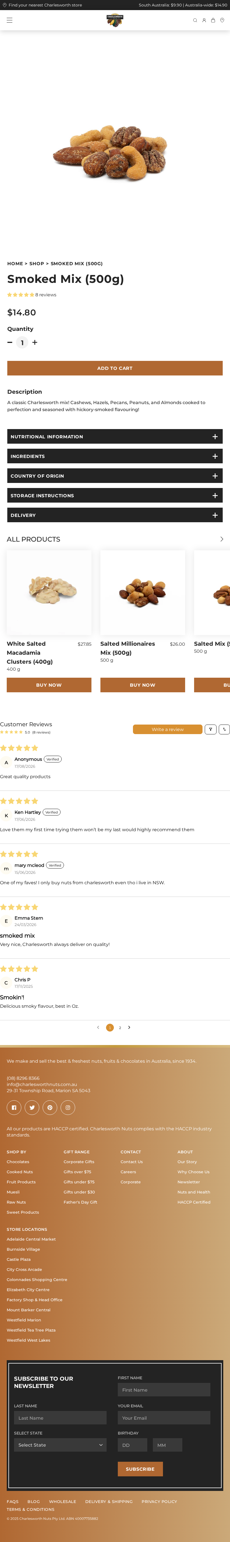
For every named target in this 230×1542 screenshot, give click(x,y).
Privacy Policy (159, 1501)
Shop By (16, 1151)
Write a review (168, 729)
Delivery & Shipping (109, 1501)
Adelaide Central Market (31, 1239)
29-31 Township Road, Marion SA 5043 (48, 1090)
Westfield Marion (24, 1320)
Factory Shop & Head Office (35, 1299)
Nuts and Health (194, 1192)
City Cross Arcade (24, 1269)
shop (36, 263)
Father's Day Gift (80, 1202)
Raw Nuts (16, 1202)
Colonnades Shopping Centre (37, 1279)
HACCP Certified (194, 1202)
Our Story (187, 1161)
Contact (131, 1151)
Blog (33, 1501)
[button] (21, 294)
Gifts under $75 (79, 1181)
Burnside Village (23, 1249)
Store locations (27, 1229)
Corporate (131, 1181)
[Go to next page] (130, 1028)
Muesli (13, 1192)
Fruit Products (21, 1181)
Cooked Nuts (20, 1171)
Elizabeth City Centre (28, 1289)
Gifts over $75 (77, 1171)
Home (15, 263)
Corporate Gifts (79, 1161)
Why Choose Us (194, 1171)
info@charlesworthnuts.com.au (42, 1084)
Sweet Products (23, 1212)
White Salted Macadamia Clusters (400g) (30, 652)
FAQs (13, 1501)
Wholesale (62, 1501)
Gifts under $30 (79, 1192)
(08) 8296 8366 (23, 1078)
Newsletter (189, 1181)
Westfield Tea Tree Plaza (31, 1330)
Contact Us (132, 1161)
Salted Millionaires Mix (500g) (127, 648)
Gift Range (77, 1151)
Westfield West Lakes (28, 1340)
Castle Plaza (19, 1259)
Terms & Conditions (30, 1509)
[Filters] (211, 729)
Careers (128, 1171)
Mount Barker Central (28, 1309)
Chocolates (18, 1161)
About (185, 1151)
